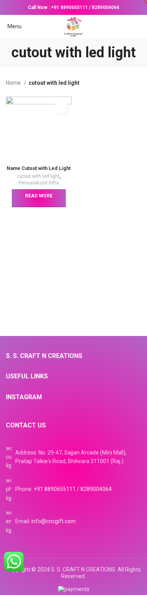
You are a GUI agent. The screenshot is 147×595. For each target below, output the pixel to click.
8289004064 (105, 7)
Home (14, 83)
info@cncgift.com (53, 521)
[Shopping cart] (141, 26)
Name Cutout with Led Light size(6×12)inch (39, 171)
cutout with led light (38, 176)
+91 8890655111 (69, 7)
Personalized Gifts (39, 183)
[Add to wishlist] (61, 107)
